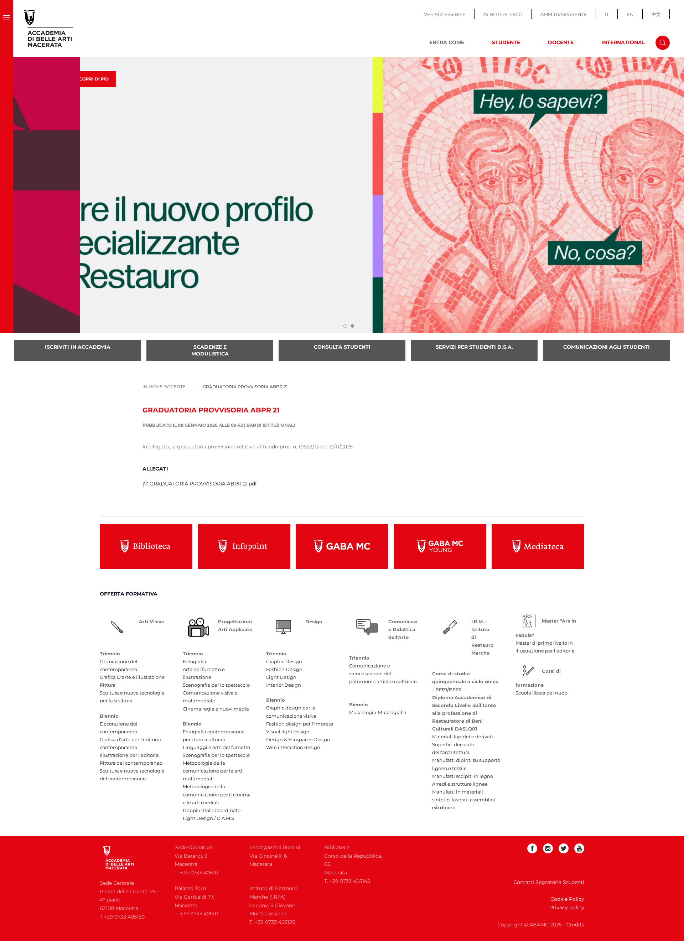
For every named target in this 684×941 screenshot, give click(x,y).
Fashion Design (284, 669)
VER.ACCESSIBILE (445, 14)
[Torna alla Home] (48, 28)
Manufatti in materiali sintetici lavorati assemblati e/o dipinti (464, 799)
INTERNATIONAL (623, 42)
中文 (656, 14)
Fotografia (194, 661)
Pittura (107, 685)
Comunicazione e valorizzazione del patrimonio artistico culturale (383, 673)
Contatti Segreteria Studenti (548, 882)
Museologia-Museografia (377, 712)
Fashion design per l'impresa (299, 724)
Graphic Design (284, 661)
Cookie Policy (567, 899)
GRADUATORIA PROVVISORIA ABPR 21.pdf (203, 483)
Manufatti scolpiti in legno (462, 776)
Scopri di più (51, 79)
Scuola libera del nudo (541, 693)
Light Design (281, 677)
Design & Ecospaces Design (298, 739)
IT (607, 14)
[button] (6, 28)
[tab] (345, 326)
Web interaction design (293, 747)
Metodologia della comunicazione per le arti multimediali (212, 770)
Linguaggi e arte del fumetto (216, 747)
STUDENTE (506, 42)
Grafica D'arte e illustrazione (132, 677)
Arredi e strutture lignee (460, 784)
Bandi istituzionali (271, 425)
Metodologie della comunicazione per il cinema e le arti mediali (217, 794)
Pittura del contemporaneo (131, 763)
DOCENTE (561, 42)
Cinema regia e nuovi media (216, 709)
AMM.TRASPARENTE (563, 14)
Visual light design (288, 731)
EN (630, 14)
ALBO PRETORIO (503, 14)
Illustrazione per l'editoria (129, 755)
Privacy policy (566, 907)
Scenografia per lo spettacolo (216, 685)
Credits (575, 924)
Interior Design (283, 685)
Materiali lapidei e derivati (462, 736)
